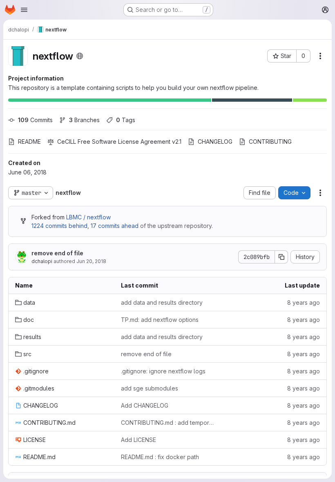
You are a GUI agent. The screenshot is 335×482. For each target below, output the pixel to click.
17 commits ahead (114, 225)
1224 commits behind (59, 225)
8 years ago (303, 302)
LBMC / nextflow (88, 217)
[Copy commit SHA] (281, 256)
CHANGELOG (215, 141)
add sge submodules (149, 388)
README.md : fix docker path (160, 456)
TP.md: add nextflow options (160, 319)
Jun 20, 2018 (91, 261)
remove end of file (57, 253)
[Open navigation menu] (24, 9)
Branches (84, 119)
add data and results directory (162, 302)
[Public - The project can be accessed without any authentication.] (79, 56)
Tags (125, 119)
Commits (35, 119)
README (29, 141)
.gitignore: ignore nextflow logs (163, 371)
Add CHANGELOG (144, 405)
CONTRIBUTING (270, 141)
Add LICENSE (138, 439)
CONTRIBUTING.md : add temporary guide (167, 422)
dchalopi (41, 261)
